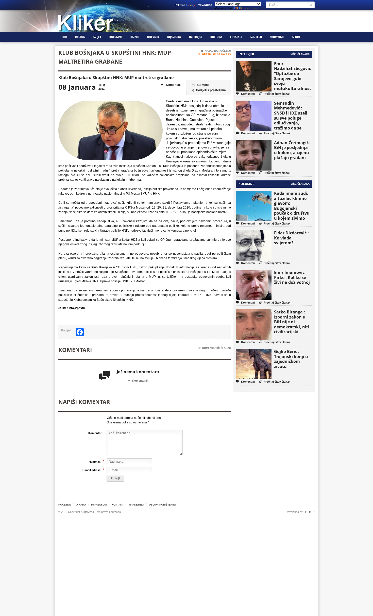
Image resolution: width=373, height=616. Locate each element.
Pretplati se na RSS (214, 54)
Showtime (277, 36)
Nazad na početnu (216, 50)
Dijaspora (174, 36)
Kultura (216, 36)
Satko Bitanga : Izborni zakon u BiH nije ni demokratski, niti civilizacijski (291, 321)
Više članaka (300, 54)
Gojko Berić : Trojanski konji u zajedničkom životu (291, 359)
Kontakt (118, 504)
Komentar (94, 433)
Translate (250, 8)
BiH (64, 36)
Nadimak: (95, 461)
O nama (81, 504)
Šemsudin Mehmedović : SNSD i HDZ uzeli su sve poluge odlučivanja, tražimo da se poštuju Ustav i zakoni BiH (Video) (292, 120)
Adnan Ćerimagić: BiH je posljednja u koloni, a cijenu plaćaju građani (292, 150)
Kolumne (115, 36)
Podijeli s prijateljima (209, 90)
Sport (296, 36)
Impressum (99, 504)
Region (80, 36)
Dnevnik (153, 36)
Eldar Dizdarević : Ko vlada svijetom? (291, 238)
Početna (64, 504)
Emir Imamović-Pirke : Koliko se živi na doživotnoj (292, 277)
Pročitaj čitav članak (274, 93)
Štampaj (200, 85)
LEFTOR (309, 511)
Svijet (97, 36)
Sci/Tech (256, 36)
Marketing (136, 504)
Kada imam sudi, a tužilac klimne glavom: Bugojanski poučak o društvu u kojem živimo (292, 206)
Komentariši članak (214, 348)
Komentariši (138, 380)
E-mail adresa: (91, 470)
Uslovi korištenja (162, 504)
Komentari (171, 85)
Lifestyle (236, 36)
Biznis (134, 36)
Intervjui (195, 36)
